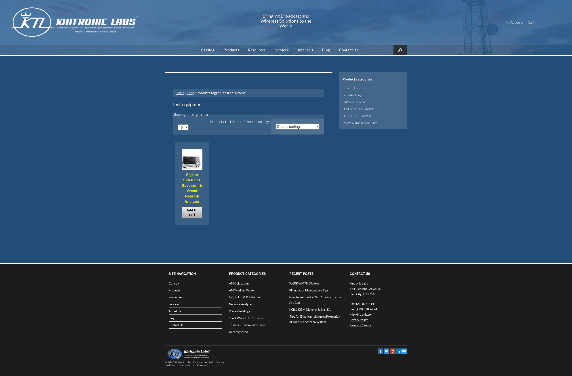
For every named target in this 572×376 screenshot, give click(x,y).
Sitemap (201, 365)
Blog (326, 50)
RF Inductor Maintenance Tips (308, 290)
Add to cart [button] (192, 212)
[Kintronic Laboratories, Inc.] (75, 22)
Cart (531, 22)
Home (180, 93)
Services (282, 50)
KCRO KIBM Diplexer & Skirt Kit (310, 309)
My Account (514, 22)
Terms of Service (360, 325)
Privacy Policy (359, 320)
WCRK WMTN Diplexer (304, 283)
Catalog (207, 50)
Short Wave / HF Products (358, 109)
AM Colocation (239, 283)
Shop (190, 93)
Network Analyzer (353, 88)
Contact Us (348, 50)
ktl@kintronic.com (361, 314)
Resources (257, 50)
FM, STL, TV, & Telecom (357, 116)
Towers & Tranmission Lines (360, 123)
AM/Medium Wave (354, 102)
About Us (305, 50)
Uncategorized (238, 332)
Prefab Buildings (353, 95)
